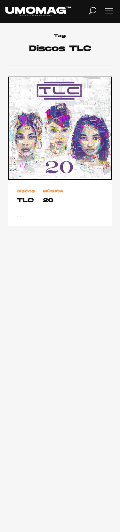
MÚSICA (53, 191)
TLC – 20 (35, 201)
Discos (26, 191)
